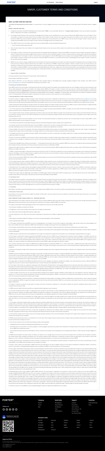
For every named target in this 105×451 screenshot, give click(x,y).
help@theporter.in (88, 99)
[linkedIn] (13, 409)
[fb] (4, 409)
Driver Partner (59, 2)
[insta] (10, 409)
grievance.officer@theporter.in (15, 82)
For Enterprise (50, 2)
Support (96, 2)
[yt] (16, 409)
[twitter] (7, 409)
